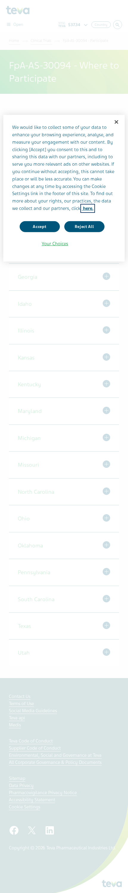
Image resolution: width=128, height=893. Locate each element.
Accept (39, 226)
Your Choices (55, 244)
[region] (64, 188)
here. (87, 208)
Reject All (84, 226)
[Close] (116, 122)
